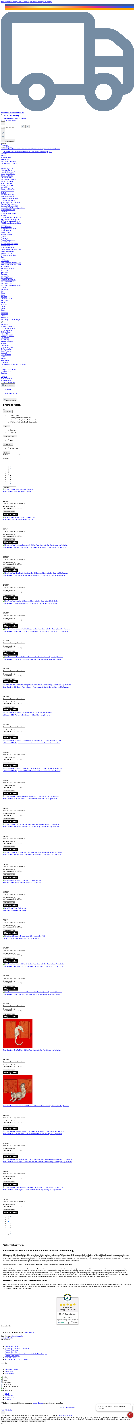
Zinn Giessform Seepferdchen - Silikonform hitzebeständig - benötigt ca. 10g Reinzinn (32, 1050)
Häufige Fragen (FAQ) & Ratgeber (16, 1359)
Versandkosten (38, 1403)
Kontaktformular (17, 1336)
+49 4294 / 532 (29, 1332)
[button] (130, 1415)
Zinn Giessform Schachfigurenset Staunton (17, 491)
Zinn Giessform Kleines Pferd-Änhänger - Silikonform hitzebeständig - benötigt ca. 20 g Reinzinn (35, 631)
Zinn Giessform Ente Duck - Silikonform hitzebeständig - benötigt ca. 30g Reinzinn (31, 826)
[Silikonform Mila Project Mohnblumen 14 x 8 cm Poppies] (23, 880)
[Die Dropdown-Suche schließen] (27, 126)
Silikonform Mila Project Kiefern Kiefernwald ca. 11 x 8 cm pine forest (26, 715)
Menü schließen (9, 141)
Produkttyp (7, 444)
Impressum (8, 1399)
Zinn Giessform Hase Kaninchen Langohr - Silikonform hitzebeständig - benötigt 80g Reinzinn (34, 575)
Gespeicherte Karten (53, 149)
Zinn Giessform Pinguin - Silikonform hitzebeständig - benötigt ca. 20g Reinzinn (30, 603)
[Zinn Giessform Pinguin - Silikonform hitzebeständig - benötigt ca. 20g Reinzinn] (30, 601)
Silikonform (14, 448)
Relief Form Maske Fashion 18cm (14, 910)
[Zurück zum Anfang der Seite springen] (3, 1412)
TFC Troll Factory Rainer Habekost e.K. (23, 420)
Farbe (6, 426)
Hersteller (7, 412)
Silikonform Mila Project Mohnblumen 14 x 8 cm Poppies (22, 882)
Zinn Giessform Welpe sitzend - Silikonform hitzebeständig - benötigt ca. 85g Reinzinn (32, 854)
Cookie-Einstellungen (12, 1356)
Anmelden (4, 145)
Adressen (23, 149)
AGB (7, 1394)
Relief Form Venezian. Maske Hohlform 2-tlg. (18, 519)
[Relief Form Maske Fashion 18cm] (15, 908)
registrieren (8, 147)
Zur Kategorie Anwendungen (11, 320)
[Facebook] (5, 5)
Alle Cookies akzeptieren (37, 1421)
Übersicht (4, 149)
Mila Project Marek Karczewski (20, 418)
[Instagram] (5, 7)
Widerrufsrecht (10, 1397)
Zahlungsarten (32, 149)
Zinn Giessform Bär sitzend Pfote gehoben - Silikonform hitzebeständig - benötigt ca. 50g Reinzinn (36, 687)
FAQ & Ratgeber (6, 1410)
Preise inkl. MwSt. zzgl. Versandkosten (14, 503)
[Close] (2, 1423)
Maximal (12, 459)
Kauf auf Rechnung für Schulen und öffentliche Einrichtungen (26, 1354)
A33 (11, 440)
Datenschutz (9, 1396)
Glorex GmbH (14, 416)
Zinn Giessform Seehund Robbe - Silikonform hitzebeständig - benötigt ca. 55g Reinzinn (32, 1134)
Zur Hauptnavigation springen (42, 2)
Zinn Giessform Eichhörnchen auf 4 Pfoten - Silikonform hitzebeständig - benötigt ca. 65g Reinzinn (36, 1106)
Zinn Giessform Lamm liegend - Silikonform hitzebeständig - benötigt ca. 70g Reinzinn (32, 1190)
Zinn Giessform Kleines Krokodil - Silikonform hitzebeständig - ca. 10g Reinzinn (30, 799)
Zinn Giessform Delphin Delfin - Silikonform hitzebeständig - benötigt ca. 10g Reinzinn (32, 659)
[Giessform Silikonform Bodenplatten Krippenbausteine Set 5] (24, 936)
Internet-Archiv (10, 1373)
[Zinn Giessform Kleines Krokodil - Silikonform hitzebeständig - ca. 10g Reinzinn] (31, 796)
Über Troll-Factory (11, 1369)
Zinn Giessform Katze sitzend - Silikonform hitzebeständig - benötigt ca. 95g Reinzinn (31, 994)
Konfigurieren (24, 1421)
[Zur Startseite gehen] (8, 120)
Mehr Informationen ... (66, 1415)
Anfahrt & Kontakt (11, 1346)
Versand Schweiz (11, 1352)
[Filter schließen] (4, 409)
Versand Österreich (11, 1350)
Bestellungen (41, 149)
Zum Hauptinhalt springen (10, 2)
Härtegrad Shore (9, 436)
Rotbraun (13, 430)
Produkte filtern (11, 400)
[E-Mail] (5, 9)
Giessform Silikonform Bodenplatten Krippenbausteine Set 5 (23, 938)
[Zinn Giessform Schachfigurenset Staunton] (18, 489)
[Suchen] (23, 126)
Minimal (11, 454)
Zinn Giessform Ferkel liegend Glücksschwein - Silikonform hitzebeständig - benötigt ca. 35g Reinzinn (37, 1162)
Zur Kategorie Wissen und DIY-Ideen (13, 364)
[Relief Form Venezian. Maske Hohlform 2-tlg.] (19, 517)
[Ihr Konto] (3, 137)
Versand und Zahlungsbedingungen (17, 1348)
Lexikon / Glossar (11, 1358)
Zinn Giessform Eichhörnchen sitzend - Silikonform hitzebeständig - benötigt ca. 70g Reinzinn (34, 547)
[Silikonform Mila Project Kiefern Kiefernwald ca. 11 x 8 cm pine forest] (27, 712)
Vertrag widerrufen (7, 1338)
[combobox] (10, 127)
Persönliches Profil (14, 149)
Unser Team (9, 1371)
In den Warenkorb (9, 511)
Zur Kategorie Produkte (9, 163)
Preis (5, 452)
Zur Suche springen (25, 2)
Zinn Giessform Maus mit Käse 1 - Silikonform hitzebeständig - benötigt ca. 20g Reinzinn (33, 966)
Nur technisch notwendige (9, 1421)
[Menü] (3, 123)
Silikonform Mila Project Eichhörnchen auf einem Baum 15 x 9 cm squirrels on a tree (31, 743)
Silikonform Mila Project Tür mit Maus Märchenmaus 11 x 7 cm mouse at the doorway (32, 771)
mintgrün (13, 432)
